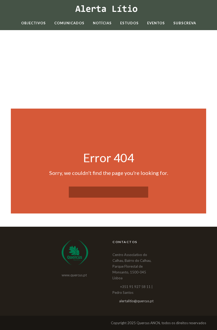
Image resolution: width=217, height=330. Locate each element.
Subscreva (184, 23)
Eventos (156, 23)
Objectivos (33, 23)
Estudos (129, 23)
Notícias (102, 23)
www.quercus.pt (74, 275)
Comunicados (69, 23)
